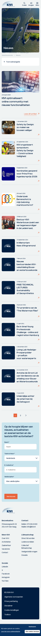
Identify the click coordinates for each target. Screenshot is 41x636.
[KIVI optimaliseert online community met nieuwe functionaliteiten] (20, 81)
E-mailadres (9, 465)
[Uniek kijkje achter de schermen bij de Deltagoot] (8, 399)
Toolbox (7, 614)
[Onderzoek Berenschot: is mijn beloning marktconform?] (8, 202)
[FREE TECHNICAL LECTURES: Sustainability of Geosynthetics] (8, 290)
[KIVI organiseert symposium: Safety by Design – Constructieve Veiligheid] (8, 151)
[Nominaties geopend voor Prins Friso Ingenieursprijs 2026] (8, 174)
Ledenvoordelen (27, 542)
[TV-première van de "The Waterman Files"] (8, 311)
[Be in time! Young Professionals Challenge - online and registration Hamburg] (8, 332)
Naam (6, 442)
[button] (24, 4)
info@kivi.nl (31, 527)
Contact (5, 552)
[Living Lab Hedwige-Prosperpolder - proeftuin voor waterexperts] (8, 355)
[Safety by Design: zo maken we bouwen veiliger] (8, 128)
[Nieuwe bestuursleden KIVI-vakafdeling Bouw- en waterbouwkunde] (8, 267)
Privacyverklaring (11, 601)
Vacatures (6, 549)
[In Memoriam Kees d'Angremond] (8, 245)
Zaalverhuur (6, 545)
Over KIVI (5, 538)
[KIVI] (9, 4)
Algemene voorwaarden (13, 597)
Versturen (11, 496)
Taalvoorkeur (9, 454)
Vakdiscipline (9, 477)
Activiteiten (6, 542)
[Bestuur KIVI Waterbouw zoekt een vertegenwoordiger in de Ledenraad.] (8, 225)
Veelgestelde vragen (29, 551)
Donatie (24, 555)
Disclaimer (8, 606)
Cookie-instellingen (11, 610)
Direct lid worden (28, 538)
